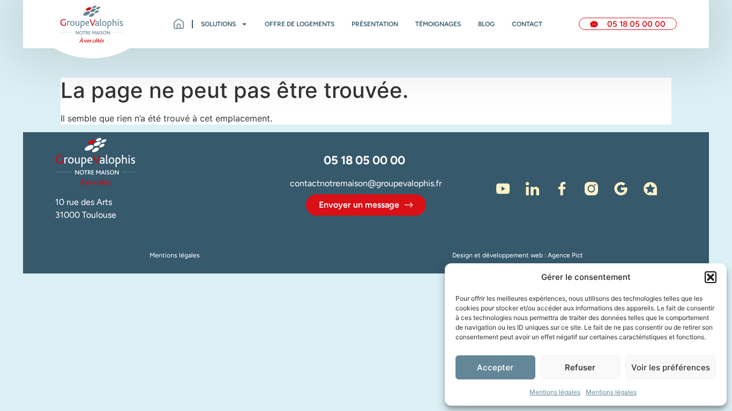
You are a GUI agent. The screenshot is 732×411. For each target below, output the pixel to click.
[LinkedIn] (532, 189)
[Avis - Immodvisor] (650, 189)
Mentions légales (554, 392)
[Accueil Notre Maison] (91, 24)
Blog (486, 24)
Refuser (580, 367)
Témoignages (438, 24)
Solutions (218, 24)
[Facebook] (562, 189)
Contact (527, 24)
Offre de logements (299, 24)
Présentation (375, 24)
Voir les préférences (670, 367)
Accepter (495, 367)
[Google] (621, 189)
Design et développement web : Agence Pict (517, 255)
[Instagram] (591, 189)
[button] (710, 277)
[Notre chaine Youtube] (503, 189)
